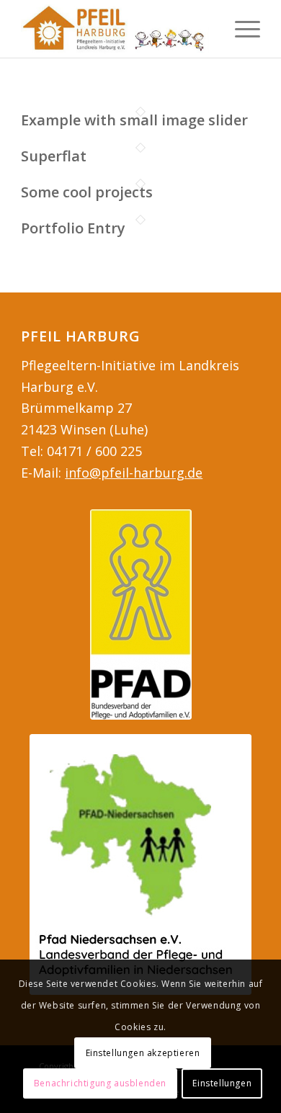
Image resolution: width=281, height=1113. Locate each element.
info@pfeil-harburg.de (133, 472)
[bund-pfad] (141, 614)
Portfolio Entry (73, 228)
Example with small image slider (134, 120)
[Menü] (240, 29)
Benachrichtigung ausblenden (100, 1083)
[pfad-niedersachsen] (140, 864)
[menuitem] (240, 29)
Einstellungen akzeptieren (143, 1053)
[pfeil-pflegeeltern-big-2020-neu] (116, 29)
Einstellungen (221, 1083)
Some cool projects (87, 192)
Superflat (53, 156)
